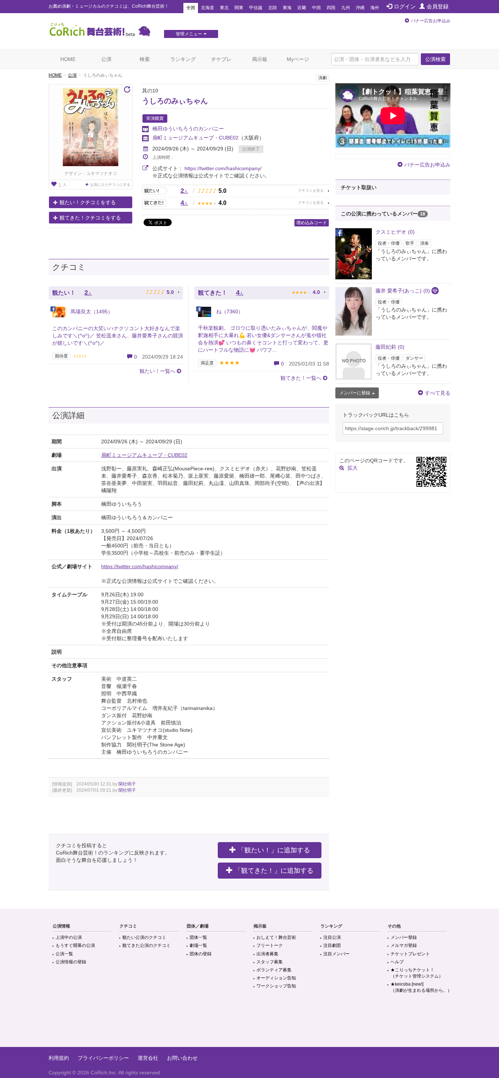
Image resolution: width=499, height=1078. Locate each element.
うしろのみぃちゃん (175, 101)
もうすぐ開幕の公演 (75, 945)
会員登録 (438, 6)
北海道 (207, 7)
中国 (316, 7)
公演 (106, 59)
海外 (374, 7)
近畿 (301, 7)
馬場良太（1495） (91, 311)
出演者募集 (267, 953)
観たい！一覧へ (157, 371)
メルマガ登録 (404, 945)
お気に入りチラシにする (110, 185)
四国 (331, 7)
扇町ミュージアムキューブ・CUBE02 (195, 138)
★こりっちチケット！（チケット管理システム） (417, 973)
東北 (224, 7)
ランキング (183, 59)
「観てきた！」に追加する (274, 870)
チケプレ (221, 59)
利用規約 (59, 1058)
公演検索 (435, 59)
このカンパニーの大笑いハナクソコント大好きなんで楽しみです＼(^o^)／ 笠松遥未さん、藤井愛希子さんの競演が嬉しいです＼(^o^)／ (117, 335)
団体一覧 (198, 937)
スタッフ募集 (269, 961)
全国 (190, 7)
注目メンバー (336, 953)
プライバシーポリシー (103, 1058)
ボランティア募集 (274, 969)
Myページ (298, 59)
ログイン (405, 6)
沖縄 (360, 7)
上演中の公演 (69, 937)
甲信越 (255, 7)
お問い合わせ (182, 1058)
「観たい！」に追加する (274, 850)
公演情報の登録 (71, 961)
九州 (345, 7)
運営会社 (148, 1058)
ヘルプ (397, 961)
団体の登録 (201, 953)
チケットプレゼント (410, 953)
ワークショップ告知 (276, 986)
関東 (239, 7)
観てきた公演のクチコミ (146, 945)
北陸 (272, 7)
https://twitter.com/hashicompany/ (223, 168)
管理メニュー (189, 34)
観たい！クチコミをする (88, 202)
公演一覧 (64, 953)
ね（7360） (229, 311)
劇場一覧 (198, 945)
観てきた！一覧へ (301, 378)
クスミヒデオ (395, 232)
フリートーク (269, 945)
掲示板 (259, 59)
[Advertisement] (249, 1023)
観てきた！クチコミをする (90, 218)
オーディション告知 (276, 977)
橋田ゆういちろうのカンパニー (188, 128)
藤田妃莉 (390, 347)
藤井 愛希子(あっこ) (403, 291)
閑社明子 (127, 784)
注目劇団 (332, 945)
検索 (145, 59)
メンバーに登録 (354, 392)
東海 (287, 7)
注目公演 (332, 937)
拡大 (352, 468)
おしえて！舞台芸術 (276, 937)
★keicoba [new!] (421, 987)
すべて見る (437, 393)
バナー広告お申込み (430, 20)
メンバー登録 (404, 937)
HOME (68, 59)
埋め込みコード (311, 222)
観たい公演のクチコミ (144, 937)
